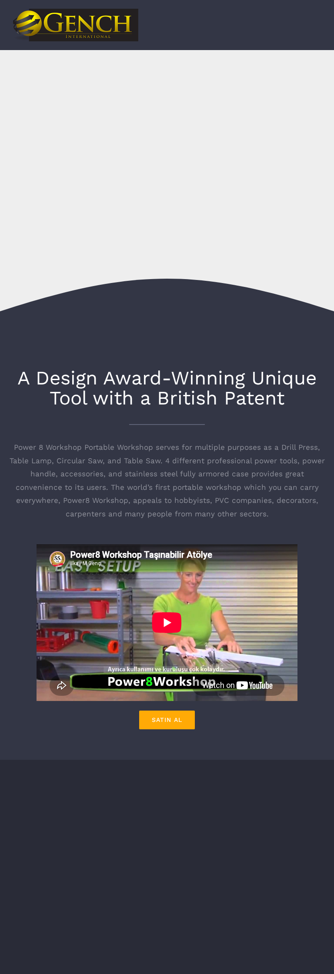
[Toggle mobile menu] (317, 27)
